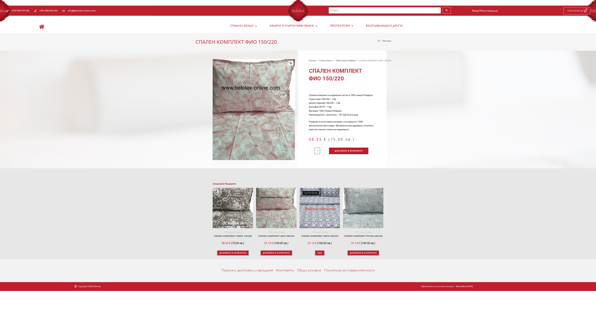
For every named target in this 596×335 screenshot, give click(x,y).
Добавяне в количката (349, 151)
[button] (290, 63)
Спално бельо (242, 25)
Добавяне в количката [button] (232, 253)
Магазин (387, 40)
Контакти (285, 270)
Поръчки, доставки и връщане (247, 270)
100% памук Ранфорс (346, 60)
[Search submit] (446, 10)
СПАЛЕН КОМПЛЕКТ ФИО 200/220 (276, 235)
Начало (312, 60)
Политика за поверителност (349, 270)
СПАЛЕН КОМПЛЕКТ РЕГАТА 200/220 (363, 235)
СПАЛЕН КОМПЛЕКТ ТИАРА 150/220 (233, 235)
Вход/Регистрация (485, 10)
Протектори (340, 25)
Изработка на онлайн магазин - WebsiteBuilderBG (447, 286)
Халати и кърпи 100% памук (292, 25)
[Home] (379, 40)
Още (319, 253)
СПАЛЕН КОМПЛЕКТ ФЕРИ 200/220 (319, 235)
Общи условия (309, 270)
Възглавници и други (384, 25)
